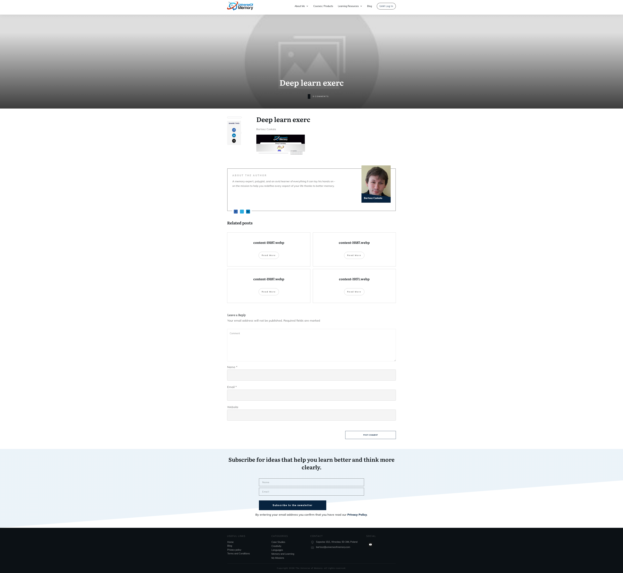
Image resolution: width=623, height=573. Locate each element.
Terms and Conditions (238, 553)
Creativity (276, 546)
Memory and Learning (282, 553)
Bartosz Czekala (266, 129)
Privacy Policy (357, 514)
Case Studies (278, 542)
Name (232, 367)
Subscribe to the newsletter (292, 505)
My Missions (277, 557)
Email (232, 387)
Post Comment (370, 435)
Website (232, 407)
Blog (229, 545)
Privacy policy (234, 549)
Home (230, 542)
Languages (277, 550)
